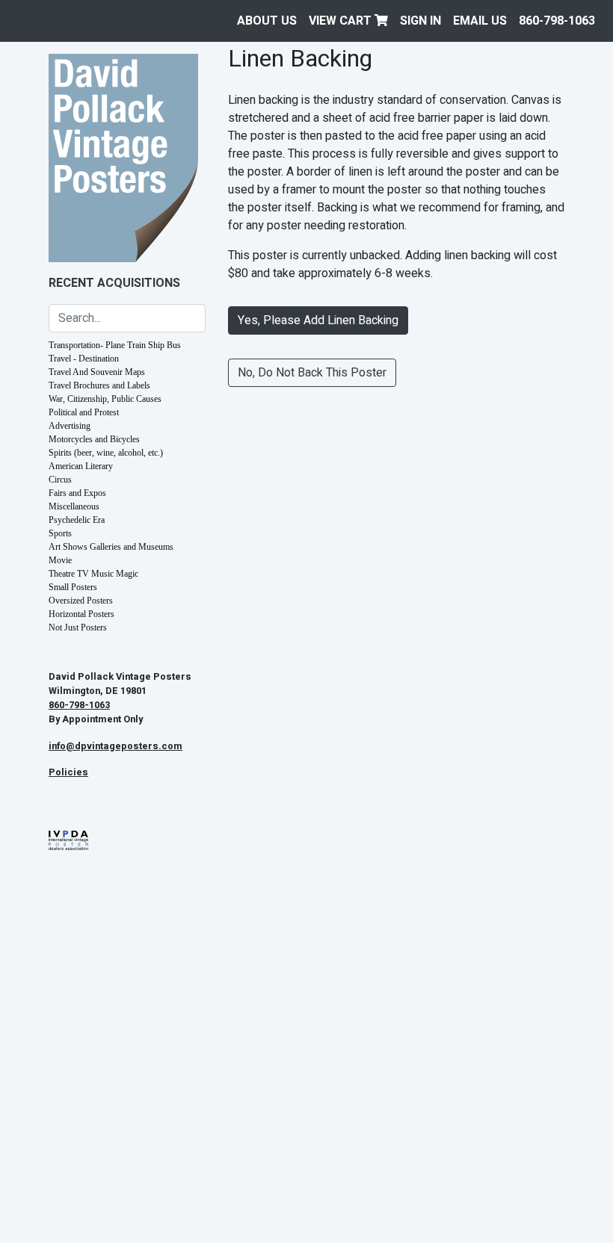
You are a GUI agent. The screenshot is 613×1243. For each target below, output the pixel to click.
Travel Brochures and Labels (99, 385)
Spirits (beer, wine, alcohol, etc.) (106, 452)
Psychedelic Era (77, 520)
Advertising (69, 426)
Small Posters (73, 587)
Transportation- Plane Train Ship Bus (115, 345)
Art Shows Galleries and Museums (111, 547)
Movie (60, 560)
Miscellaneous (74, 506)
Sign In (420, 21)
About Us (267, 21)
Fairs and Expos (77, 493)
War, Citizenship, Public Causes (105, 399)
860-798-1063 (557, 21)
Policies (68, 772)
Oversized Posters (81, 600)
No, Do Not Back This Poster (312, 373)
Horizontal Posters (81, 614)
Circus (60, 479)
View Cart (342, 21)
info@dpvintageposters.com (115, 746)
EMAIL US (480, 21)
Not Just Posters (78, 627)
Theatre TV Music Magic (93, 573)
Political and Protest (84, 412)
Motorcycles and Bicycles (94, 439)
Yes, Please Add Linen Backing (318, 320)
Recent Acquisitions (114, 283)
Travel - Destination (84, 358)
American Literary (81, 466)
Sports (60, 533)
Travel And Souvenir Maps (97, 372)
